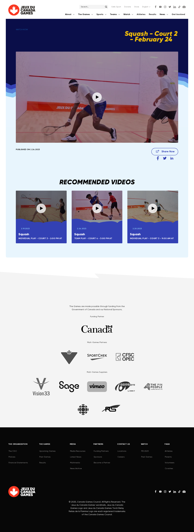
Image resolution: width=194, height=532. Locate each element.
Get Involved (178, 14)
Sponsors (98, 457)
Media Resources (77, 451)
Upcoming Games (47, 451)
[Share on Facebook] (158, 158)
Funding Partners (101, 451)
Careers (121, 457)
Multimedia (75, 463)
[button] (146, 6)
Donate (127, 7)
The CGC (13, 451)
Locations (121, 451)
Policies (12, 457)
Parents (168, 457)
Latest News (75, 457)
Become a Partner (102, 463)
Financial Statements (18, 463)
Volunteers (169, 463)
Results (152, 14)
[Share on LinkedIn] (172, 158)
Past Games (45, 457)
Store (136, 7)
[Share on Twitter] (165, 158)
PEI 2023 (145, 451)
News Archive (76, 468)
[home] (21, 10)
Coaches (169, 468)
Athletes (141, 14)
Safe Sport (116, 7)
